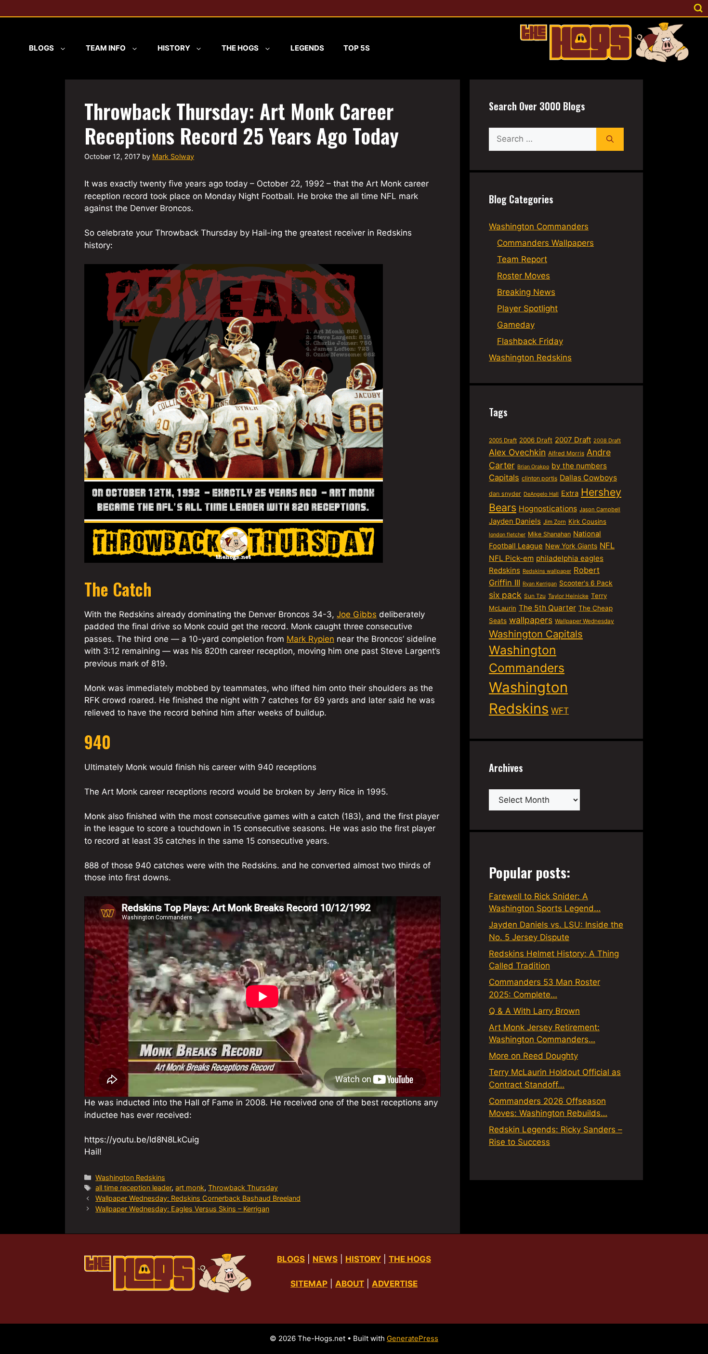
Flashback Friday (530, 341)
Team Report (522, 259)
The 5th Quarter (547, 607)
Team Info (106, 48)
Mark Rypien (310, 639)
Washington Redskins (130, 1177)
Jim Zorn (554, 521)
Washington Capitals (536, 634)
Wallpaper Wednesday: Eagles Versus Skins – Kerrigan (182, 1209)
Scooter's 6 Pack (586, 583)
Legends (307, 48)
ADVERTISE (395, 1283)
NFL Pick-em (511, 558)
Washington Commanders (539, 226)
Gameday (516, 325)
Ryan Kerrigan (540, 584)
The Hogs (240, 48)
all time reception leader (133, 1187)
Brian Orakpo (533, 467)
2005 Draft (503, 440)
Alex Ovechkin (517, 452)
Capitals (504, 477)
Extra (569, 493)
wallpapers (530, 620)
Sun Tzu (535, 595)
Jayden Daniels (515, 521)
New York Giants (571, 546)
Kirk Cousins (587, 521)
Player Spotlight (527, 308)
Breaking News (526, 292)
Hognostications (548, 508)
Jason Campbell (599, 509)
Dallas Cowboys (588, 477)
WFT (560, 710)
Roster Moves (523, 275)
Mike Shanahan (549, 534)
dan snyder (505, 493)
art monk (189, 1187)
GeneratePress (412, 1338)
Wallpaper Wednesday (584, 620)
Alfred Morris (566, 453)
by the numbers (579, 465)
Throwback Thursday (243, 1187)
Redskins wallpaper (547, 571)
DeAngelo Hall (541, 494)
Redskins (504, 570)
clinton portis (539, 478)
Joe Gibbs (357, 614)
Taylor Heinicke (568, 596)
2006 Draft (535, 440)
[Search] (610, 139)
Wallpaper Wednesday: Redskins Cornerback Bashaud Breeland (198, 1198)
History (173, 48)
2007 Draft (573, 439)
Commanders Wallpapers (545, 243)
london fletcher (507, 534)
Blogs (41, 48)
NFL (607, 545)
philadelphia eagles (569, 558)
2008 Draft (607, 440)
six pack (505, 595)
